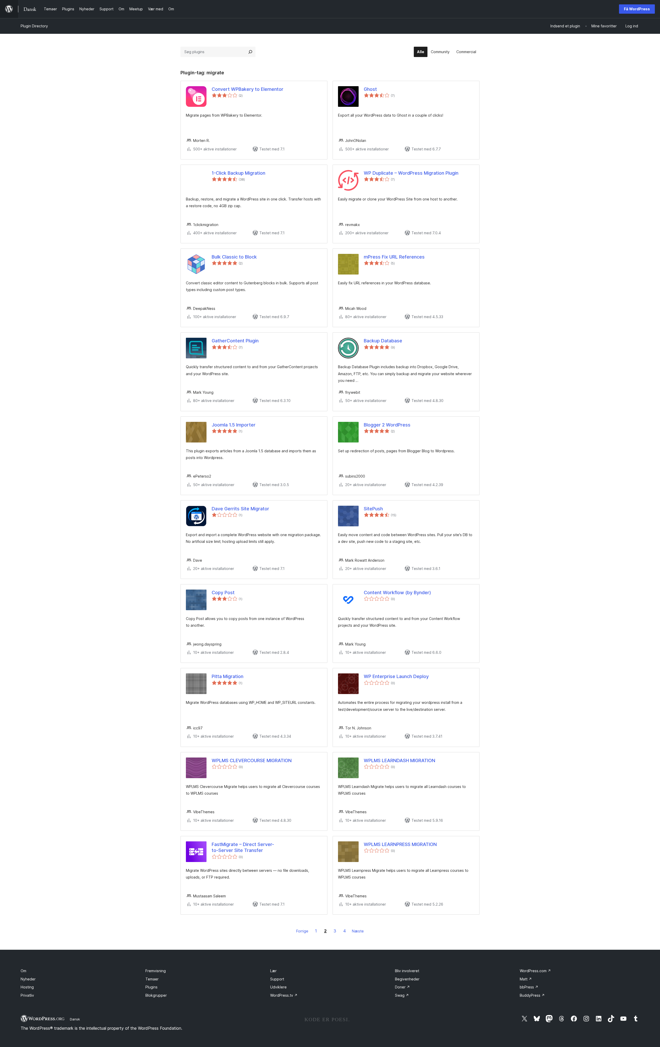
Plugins (151, 987)
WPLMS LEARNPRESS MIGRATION (400, 844)
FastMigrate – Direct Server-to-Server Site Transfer (243, 847)
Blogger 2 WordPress (387, 425)
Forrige (302, 931)
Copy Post (223, 592)
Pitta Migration (227, 676)
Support (277, 979)
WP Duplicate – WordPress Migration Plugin (411, 173)
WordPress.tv (284, 995)
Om (23, 971)
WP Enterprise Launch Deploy (396, 676)
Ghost (370, 89)
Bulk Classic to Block (234, 257)
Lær (273, 971)
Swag (402, 995)
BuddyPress (532, 995)
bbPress (529, 987)
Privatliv (27, 995)
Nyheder (28, 979)
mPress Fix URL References (394, 257)
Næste (358, 931)
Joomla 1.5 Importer (233, 425)
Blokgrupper (156, 995)
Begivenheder (407, 979)
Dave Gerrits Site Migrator (240, 508)
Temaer (152, 979)
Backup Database (383, 340)
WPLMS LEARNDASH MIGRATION (399, 760)
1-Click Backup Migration (238, 173)
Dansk (75, 1019)
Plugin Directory (34, 26)
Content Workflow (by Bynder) (397, 592)
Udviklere (278, 987)
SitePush (373, 508)
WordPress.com (535, 971)
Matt (526, 979)
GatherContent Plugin (235, 340)
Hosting (27, 987)
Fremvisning (155, 971)
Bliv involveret (407, 971)
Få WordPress (637, 9)
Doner (402, 987)
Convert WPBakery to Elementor (247, 89)
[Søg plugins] (250, 52)
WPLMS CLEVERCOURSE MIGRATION (252, 760)
